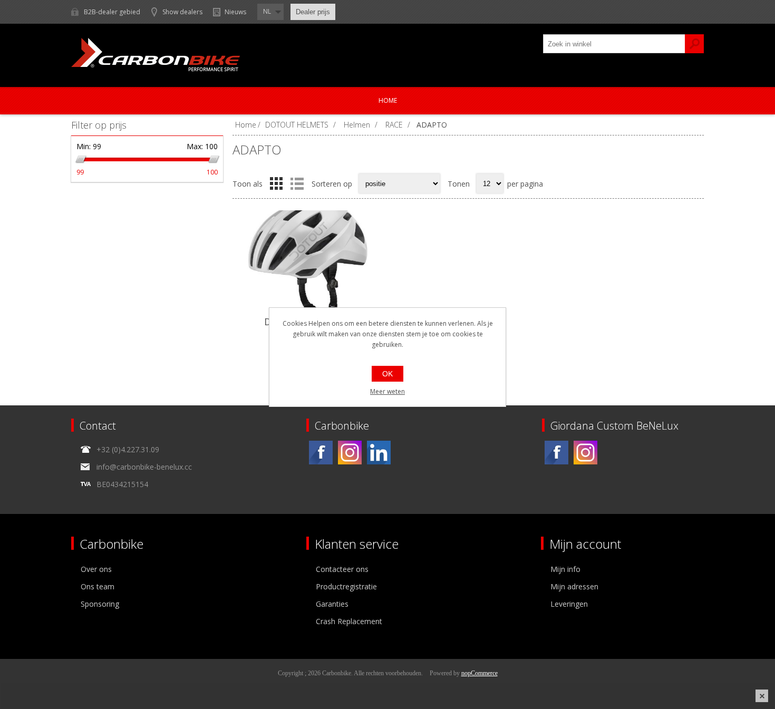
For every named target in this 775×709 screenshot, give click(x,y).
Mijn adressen (574, 586)
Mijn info (565, 569)
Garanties (332, 604)
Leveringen (569, 604)
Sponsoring (100, 604)
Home (388, 100)
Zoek (694, 43)
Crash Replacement (349, 621)
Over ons (96, 569)
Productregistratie (346, 586)
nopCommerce (479, 673)
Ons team (97, 586)
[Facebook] (321, 452)
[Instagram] (350, 452)
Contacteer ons (342, 569)
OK (387, 374)
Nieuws (235, 11)
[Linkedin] (379, 452)
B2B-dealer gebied (112, 11)
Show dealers (182, 11)
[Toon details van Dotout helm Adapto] (311, 262)
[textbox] (614, 43)
